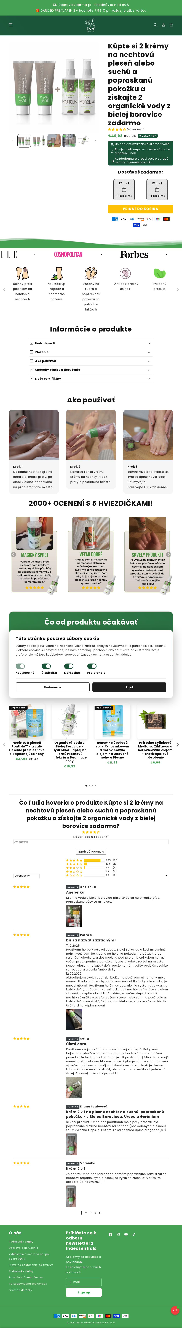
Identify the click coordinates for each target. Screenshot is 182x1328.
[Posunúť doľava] (13, 141)
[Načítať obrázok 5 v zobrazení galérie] (83, 140)
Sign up (84, 1292)
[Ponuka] (11, 25)
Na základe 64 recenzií (91, 837)
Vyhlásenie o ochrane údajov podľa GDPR (29, 1256)
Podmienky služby (21, 1241)
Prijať (129, 687)
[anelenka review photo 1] (74, 916)
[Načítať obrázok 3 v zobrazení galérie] (54, 140)
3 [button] (91, 1213)
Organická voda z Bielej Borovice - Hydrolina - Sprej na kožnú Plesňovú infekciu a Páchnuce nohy (69, 752)
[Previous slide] (4, 289)
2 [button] (86, 1213)
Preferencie (96, 673)
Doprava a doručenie (23, 1248)
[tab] (86, 785)
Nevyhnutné (25, 673)
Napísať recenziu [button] (91, 852)
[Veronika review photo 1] (71, 1196)
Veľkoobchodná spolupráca (28, 1283)
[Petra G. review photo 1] (74, 1019)
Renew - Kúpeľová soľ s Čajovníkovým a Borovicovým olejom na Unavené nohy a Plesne (112, 750)
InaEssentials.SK (85, 1322)
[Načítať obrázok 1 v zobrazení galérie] (24, 140)
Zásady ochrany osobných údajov (106, 654)
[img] (21, 887)
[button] (156, 25)
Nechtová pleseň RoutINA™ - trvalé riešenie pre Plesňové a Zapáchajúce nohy (26, 748)
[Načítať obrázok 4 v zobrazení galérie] (69, 140)
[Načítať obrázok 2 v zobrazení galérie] (39, 140)
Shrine (111, 1322)
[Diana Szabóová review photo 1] (71, 1144)
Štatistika (49, 673)
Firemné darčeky (20, 1290)
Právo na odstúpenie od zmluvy (31, 1265)
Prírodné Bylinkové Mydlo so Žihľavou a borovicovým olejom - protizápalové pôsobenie (155, 750)
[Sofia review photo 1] (74, 1087)
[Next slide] (177, 289)
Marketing (72, 673)
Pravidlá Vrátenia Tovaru (26, 1277)
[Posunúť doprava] (95, 141)
